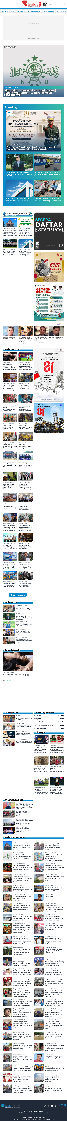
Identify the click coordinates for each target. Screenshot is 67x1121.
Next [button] (62, 71)
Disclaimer (38, 1119)
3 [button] (33, 99)
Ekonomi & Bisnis (61, 11)
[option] (33, 71)
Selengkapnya (19, 595)
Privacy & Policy (46, 1119)
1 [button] (28, 99)
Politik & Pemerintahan (34, 11)
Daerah (13, 11)
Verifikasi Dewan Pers (39, 1117)
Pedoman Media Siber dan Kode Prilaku (23, 1119)
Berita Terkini (12, 349)
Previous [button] (4, 71)
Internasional (22, 11)
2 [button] (31, 99)
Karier (52, 1119)
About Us (30, 1117)
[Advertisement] (33, 27)
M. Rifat (10, 112)
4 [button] (36, 99)
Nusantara (5, 11)
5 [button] (39, 99)
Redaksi (25, 1117)
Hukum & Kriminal (49, 11)
